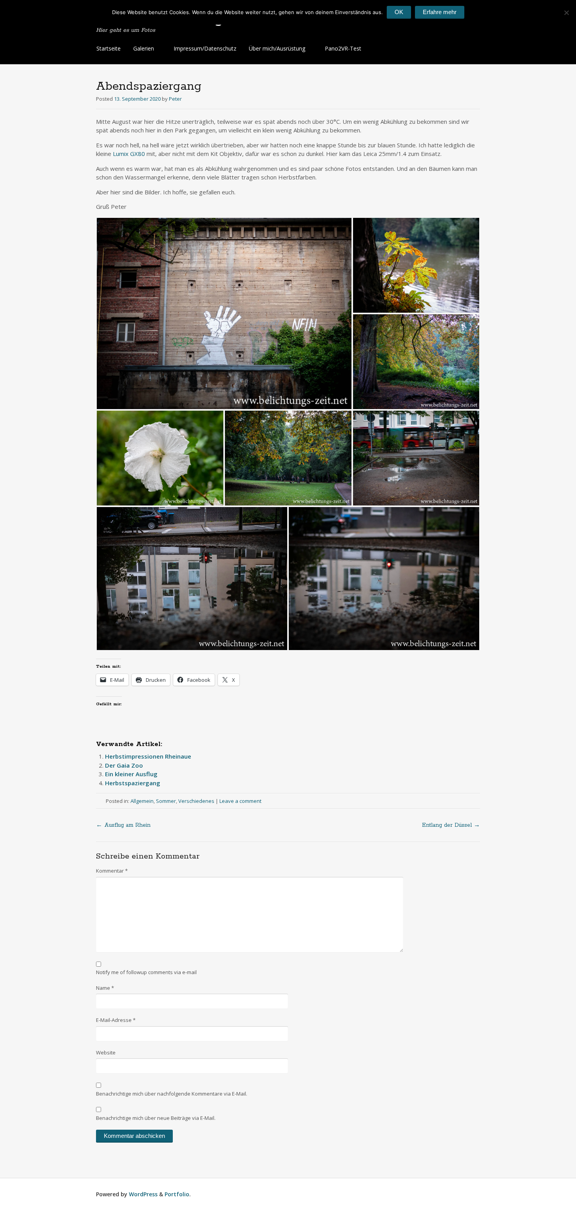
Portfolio (177, 1194)
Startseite (108, 48)
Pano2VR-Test (343, 48)
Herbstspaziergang (132, 783)
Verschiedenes (196, 800)
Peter (175, 98)
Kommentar (112, 870)
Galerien (143, 48)
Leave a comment (240, 800)
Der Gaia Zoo (124, 765)
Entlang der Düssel (451, 825)
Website (106, 1052)
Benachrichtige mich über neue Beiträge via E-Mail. (156, 1117)
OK (399, 12)
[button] (224, 313)
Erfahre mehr (439, 12)
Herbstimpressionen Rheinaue (148, 756)
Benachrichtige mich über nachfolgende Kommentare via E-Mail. (171, 1093)
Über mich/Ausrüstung (277, 48)
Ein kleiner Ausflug (131, 774)
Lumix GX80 (129, 154)
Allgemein (142, 800)
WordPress (143, 1194)
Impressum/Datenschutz (205, 48)
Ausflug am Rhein (123, 825)
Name (105, 987)
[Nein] (566, 12)
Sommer (166, 800)
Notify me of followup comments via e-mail (146, 972)
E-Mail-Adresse (116, 1019)
